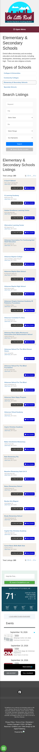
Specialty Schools (10, 87)
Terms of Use (20, 722)
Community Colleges (11, 78)
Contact (9, 724)
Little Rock (7, 184)
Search (19, 144)
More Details (30, 188)
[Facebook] (20, 692)
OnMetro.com (16, 726)
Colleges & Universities (12, 73)
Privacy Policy (9, 722)
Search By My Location (20, 149)
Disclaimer (29, 722)
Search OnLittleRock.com (20, 582)
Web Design (26, 726)
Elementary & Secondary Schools (15, 82)
